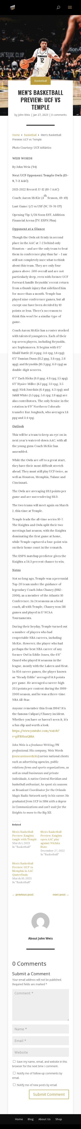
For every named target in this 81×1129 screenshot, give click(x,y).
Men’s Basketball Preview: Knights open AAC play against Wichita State (51, 839)
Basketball (40, 81)
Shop (58, 1119)
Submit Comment (49, 1094)
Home (19, 1119)
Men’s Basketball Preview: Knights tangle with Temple (24, 835)
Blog (31, 1119)
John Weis (24, 115)
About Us (44, 1119)
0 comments (59, 115)
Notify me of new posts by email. (37, 1085)
